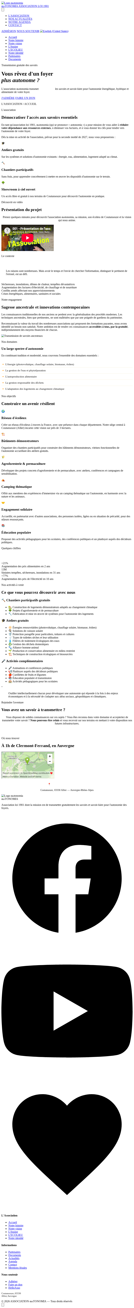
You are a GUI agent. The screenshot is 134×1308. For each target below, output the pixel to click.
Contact (12, 1264)
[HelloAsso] (67, 1208)
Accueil (12, 37)
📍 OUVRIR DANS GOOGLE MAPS (67, 784)
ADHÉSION (8, 31)
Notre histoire (15, 40)
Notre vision (15, 43)
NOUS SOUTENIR (28, 31)
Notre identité (15, 52)
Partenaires (14, 56)
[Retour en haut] (2, 1305)
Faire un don (15, 1284)
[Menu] (2, 9)
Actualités (13, 1258)
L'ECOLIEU (15, 49)
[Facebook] (67, 943)
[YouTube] (67, 1076)
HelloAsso (14, 1287)
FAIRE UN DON (25, 97)
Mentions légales (17, 1267)
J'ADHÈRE (8, 97)
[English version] (54, 31)
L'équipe (13, 46)
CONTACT (15, 25)
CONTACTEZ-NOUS (67, 732)
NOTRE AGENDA (19, 22)
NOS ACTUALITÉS (20, 18)
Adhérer (12, 1281)
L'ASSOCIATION (18, 15)
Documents (14, 59)
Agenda (12, 1261)
